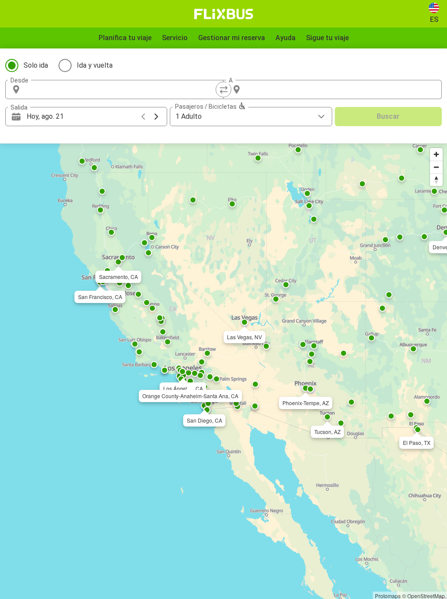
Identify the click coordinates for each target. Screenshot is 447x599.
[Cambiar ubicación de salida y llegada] (223, 89)
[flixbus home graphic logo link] (224, 14)
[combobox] (122, 89)
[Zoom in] (436, 154)
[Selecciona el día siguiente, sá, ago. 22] (156, 116)
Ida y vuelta (95, 65)
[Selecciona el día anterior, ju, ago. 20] (143, 116)
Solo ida (36, 65)
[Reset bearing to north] (436, 179)
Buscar (388, 116)
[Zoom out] (436, 167)
